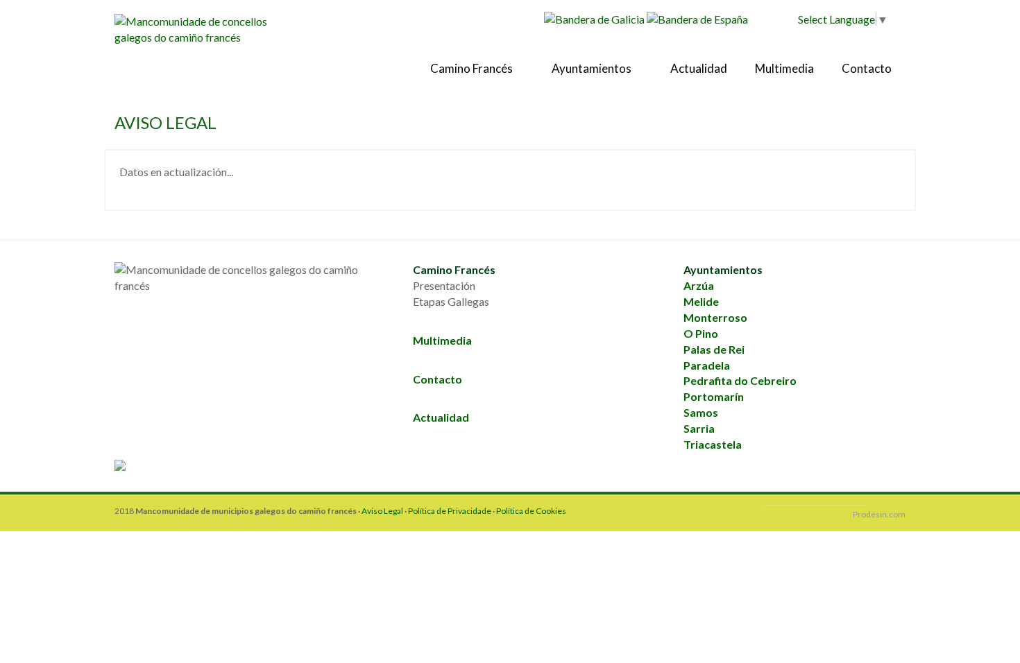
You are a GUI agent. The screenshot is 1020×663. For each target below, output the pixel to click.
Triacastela (712, 444)
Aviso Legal (382, 511)
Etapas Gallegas (451, 301)
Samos (700, 412)
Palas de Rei (714, 349)
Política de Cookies (531, 511)
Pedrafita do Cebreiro (740, 380)
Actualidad (698, 68)
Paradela (706, 365)
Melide (701, 301)
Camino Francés (472, 68)
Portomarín (713, 396)
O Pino (700, 333)
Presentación (444, 285)
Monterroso (715, 317)
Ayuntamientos (593, 68)
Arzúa (698, 285)
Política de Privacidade (449, 511)
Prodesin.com (879, 514)
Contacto (867, 68)
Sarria (699, 428)
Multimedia (784, 68)
